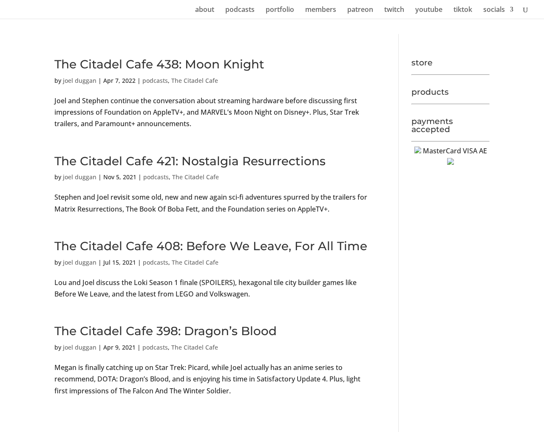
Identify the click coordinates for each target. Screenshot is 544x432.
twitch (394, 10)
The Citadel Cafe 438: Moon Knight (159, 64)
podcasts (240, 10)
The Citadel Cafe (194, 80)
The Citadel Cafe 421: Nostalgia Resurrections (190, 161)
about (204, 10)
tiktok (462, 10)
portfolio (280, 10)
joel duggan (79, 80)
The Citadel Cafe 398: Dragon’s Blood (165, 331)
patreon (360, 10)
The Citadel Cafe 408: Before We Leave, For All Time (210, 246)
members (320, 10)
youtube (428, 10)
